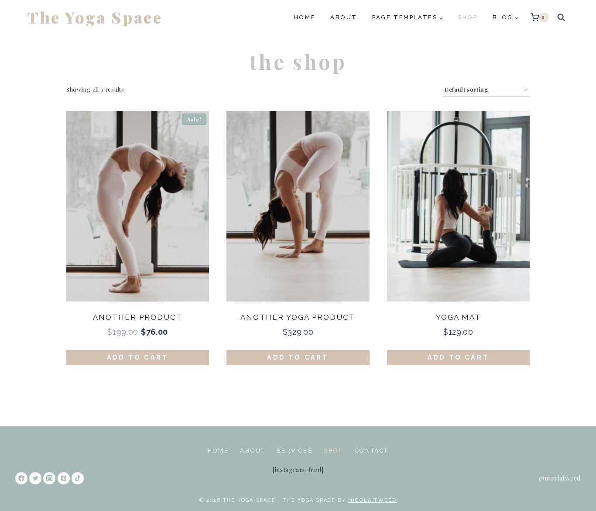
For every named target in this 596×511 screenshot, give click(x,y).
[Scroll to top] (575, 487)
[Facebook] (21, 478)
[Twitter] (35, 478)
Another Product (137, 317)
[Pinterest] (64, 478)
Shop (467, 17)
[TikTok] (78, 478)
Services (294, 450)
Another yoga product (297, 317)
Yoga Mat (458, 317)
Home (304, 17)
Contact (371, 450)
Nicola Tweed (372, 500)
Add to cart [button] (137, 357)
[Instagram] (49, 478)
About (343, 17)
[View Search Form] (561, 17)
